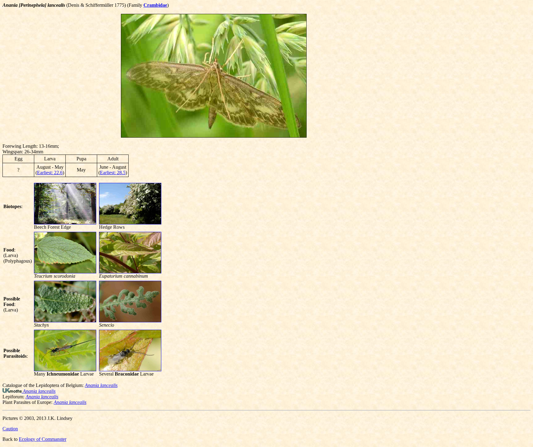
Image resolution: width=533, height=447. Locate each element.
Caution (10, 428)
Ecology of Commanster (42, 439)
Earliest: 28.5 (113, 172)
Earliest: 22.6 (50, 172)
